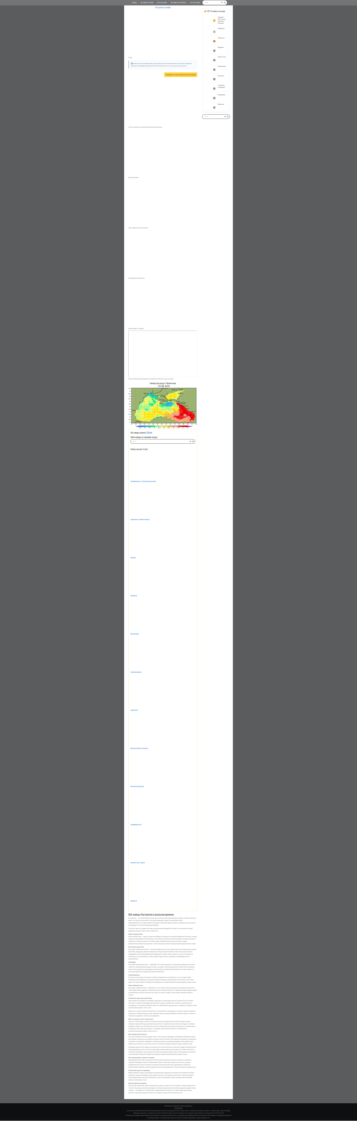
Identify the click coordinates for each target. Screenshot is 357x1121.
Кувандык (221, 28)
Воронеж (221, 104)
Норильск (221, 38)
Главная (134, 2)
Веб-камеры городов (147, 2)
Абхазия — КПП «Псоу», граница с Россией (222, 20)
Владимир (221, 94)
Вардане (221, 47)
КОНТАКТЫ (178, 1108)
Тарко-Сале (222, 57)
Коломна (221, 76)
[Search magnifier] (224, 2)
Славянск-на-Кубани (221, 86)
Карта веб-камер (162, 2)
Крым (149, 432)
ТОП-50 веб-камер (195, 2)
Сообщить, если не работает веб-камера (181, 75)
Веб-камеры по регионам (178, 2)
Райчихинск (222, 66)
